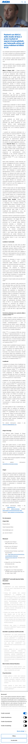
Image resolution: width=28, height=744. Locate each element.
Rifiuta (14, 736)
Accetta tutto (14, 740)
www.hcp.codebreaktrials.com (9, 424)
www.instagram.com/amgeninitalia (16, 512)
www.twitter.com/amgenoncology (10, 464)
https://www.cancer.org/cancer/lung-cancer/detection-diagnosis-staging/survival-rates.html (14, 556)
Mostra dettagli (20, 731)
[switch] (25, 717)
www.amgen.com (11, 507)
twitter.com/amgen (15, 509)
